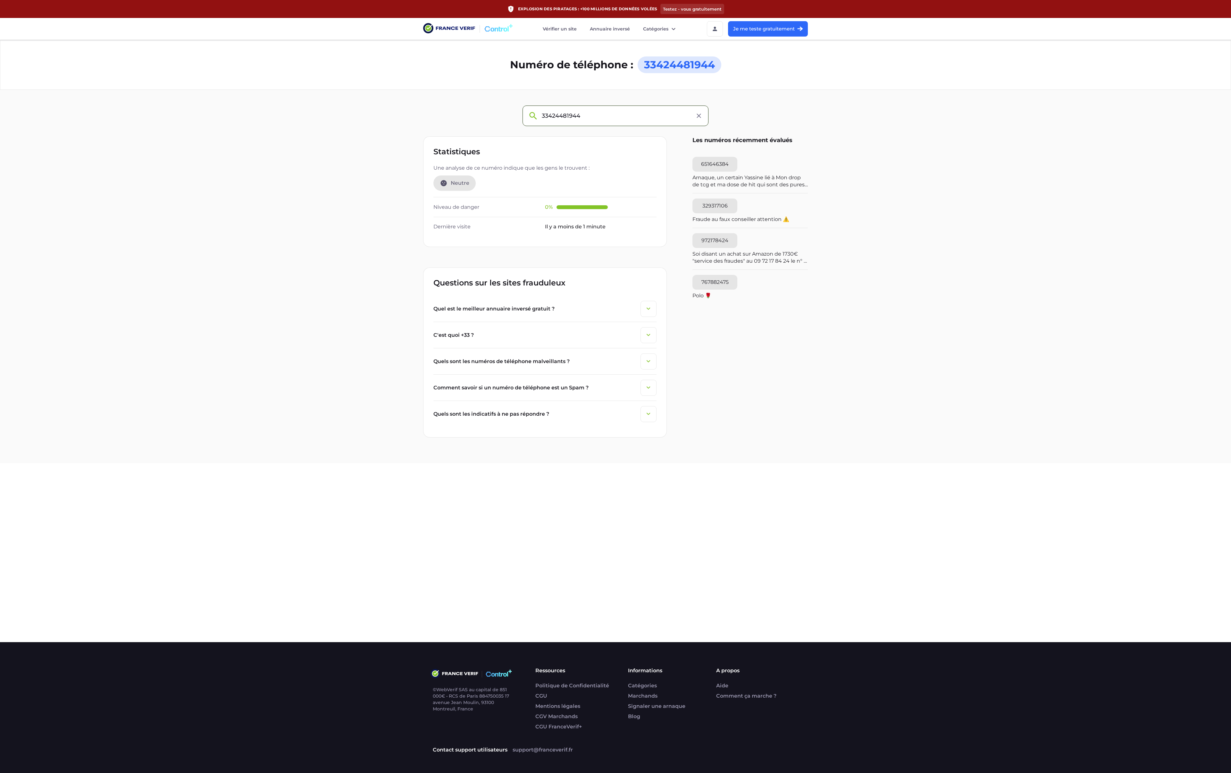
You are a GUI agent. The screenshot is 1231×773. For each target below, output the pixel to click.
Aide (722, 686)
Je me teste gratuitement (764, 29)
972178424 (714, 240)
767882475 (715, 282)
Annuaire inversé (610, 29)
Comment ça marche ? (746, 696)
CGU (541, 696)
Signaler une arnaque (656, 706)
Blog (634, 716)
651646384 (715, 164)
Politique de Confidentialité (572, 686)
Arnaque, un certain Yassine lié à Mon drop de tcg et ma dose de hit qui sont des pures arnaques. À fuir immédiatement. (748, 181)
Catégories (655, 29)
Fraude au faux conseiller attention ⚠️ (740, 219)
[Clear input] (699, 116)
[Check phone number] (533, 116)
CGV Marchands (556, 716)
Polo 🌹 (701, 296)
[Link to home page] (449, 29)
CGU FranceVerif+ (558, 727)
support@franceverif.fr (543, 750)
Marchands (642, 696)
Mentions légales (557, 706)
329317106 (715, 206)
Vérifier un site (560, 29)
